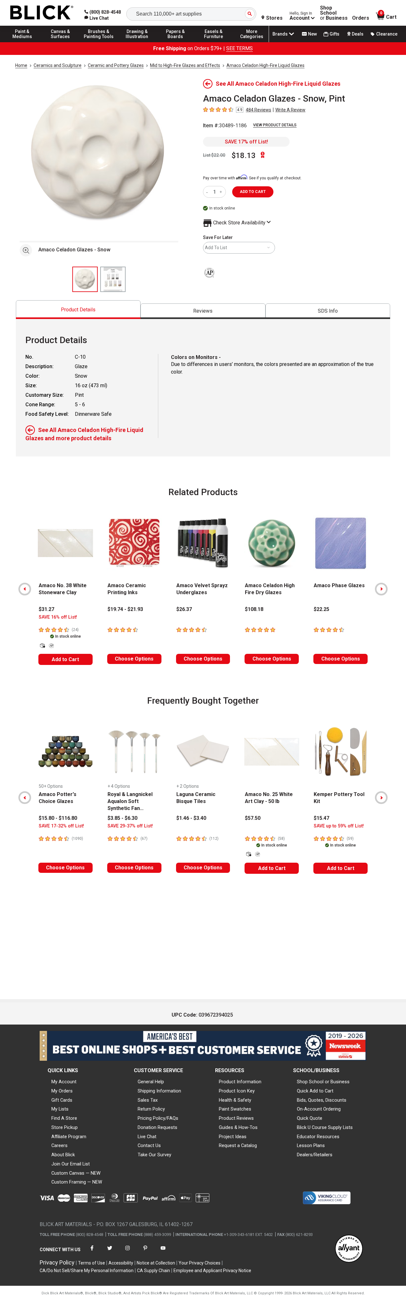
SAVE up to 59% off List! (339, 826)
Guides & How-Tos (238, 1127)
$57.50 (252, 818)
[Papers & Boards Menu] (175, 42)
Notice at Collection (156, 1262)
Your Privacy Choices (199, 1262)
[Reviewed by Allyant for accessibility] (349, 1249)
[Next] (381, 589)
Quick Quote (309, 1118)
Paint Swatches (235, 1109)
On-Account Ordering (319, 1109)
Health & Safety (235, 1100)
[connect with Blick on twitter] (109, 1252)
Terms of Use (91, 1262)
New (312, 34)
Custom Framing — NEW (76, 1182)
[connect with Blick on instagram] (127, 1252)
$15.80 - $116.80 (58, 818)
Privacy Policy (57, 1262)
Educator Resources (318, 1136)
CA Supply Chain (153, 1270)
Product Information (240, 1082)
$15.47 (321, 818)
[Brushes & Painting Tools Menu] (98, 42)
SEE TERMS (239, 48)
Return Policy (151, 1109)
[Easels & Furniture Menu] (213, 42)
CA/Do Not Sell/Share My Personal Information (87, 1270)
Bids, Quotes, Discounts (321, 1100)
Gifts (334, 34)
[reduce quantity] (208, 192)
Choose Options (134, 659)
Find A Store (64, 1118)
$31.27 (46, 609)
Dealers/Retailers (314, 1155)
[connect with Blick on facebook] (92, 1252)
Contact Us (149, 1145)
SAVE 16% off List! (58, 617)
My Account (63, 1082)
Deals (357, 34)
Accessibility (120, 1262)
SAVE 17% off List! (246, 142)
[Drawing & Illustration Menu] (137, 42)
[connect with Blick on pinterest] (145, 1252)
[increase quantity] (221, 192)
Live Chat (147, 1136)
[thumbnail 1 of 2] (85, 279)
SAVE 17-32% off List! (61, 826)
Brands (280, 34)
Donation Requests (157, 1127)
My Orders (62, 1091)
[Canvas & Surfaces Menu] (60, 42)
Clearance (386, 34)
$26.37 (184, 609)
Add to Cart (65, 659)
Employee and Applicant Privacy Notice (212, 1270)
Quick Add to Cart (315, 1091)
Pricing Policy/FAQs (158, 1118)
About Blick (63, 1155)
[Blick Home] (42, 13)
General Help (151, 1082)
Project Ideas (232, 1136)
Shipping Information (159, 1091)
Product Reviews (236, 1118)
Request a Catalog (238, 1145)
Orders (360, 18)
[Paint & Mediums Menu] (22, 42)
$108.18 (254, 609)
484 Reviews (258, 109)
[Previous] (24, 589)
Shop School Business (334, 13)
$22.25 (321, 609)
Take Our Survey (154, 1155)
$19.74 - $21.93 (125, 609)
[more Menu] (252, 42)
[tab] (78, 309)
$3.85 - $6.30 (122, 818)
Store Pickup (64, 1127)
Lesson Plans (311, 1145)
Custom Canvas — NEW (76, 1173)
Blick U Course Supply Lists (325, 1127)
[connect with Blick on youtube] (163, 1252)
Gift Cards (61, 1100)
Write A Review (290, 109)
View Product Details (275, 125)
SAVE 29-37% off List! (130, 826)
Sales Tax (148, 1100)
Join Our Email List (70, 1164)
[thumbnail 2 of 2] (113, 279)
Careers (59, 1145)
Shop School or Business (323, 1082)
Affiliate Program (68, 1136)
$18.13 (244, 155)
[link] (96, 18)
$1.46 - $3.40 (191, 818)
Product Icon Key (237, 1091)
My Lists (60, 1109)
